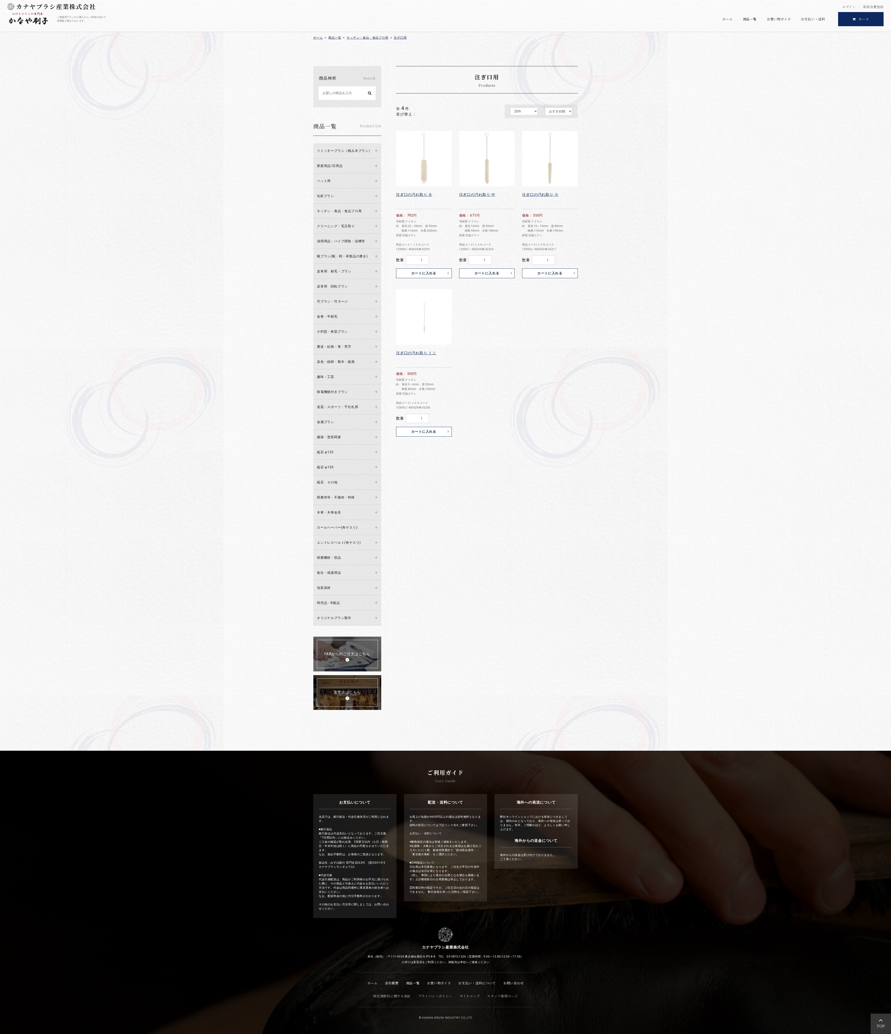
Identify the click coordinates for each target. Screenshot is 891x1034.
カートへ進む (463, 522)
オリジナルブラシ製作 (334, 618)
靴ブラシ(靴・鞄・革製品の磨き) (342, 256)
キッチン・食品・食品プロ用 (367, 37)
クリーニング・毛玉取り (336, 226)
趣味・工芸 (325, 377)
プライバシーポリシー (435, 996)
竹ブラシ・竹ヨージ (332, 301)
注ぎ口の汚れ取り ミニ (416, 353)
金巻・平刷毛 (327, 316)
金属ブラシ (325, 422)
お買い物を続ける (430, 522)
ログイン (849, 6)
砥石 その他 (327, 482)
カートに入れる (423, 273)
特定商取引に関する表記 (392, 996)
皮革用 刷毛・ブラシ (334, 271)
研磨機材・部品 (329, 557)
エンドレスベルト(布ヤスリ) (339, 542)
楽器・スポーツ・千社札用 (337, 407)
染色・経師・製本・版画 (336, 362)
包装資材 (324, 588)
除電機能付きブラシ (332, 392)
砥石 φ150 (325, 467)
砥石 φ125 (325, 452)
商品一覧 (750, 19)
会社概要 (392, 983)
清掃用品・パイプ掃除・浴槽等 (341, 241)
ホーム (727, 19)
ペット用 (324, 181)
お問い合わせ (513, 983)
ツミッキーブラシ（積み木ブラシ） (344, 151)
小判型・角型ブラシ (332, 331)
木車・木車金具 (329, 512)
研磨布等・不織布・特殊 (336, 497)
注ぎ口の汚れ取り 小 (540, 194)
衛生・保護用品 (329, 572)
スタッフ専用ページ (502, 996)
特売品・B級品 (328, 603)
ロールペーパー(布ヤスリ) (337, 527)
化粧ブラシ (325, 196)
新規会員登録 (873, 6)
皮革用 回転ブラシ (332, 286)
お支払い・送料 (813, 19)
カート (864, 19)
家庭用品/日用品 (329, 166)
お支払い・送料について (477, 983)
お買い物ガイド (779, 19)
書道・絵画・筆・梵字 (334, 346)
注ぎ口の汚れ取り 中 (477, 194)
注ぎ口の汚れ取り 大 (414, 194)
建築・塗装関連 (329, 437)
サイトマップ (470, 996)
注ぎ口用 (400, 37)
